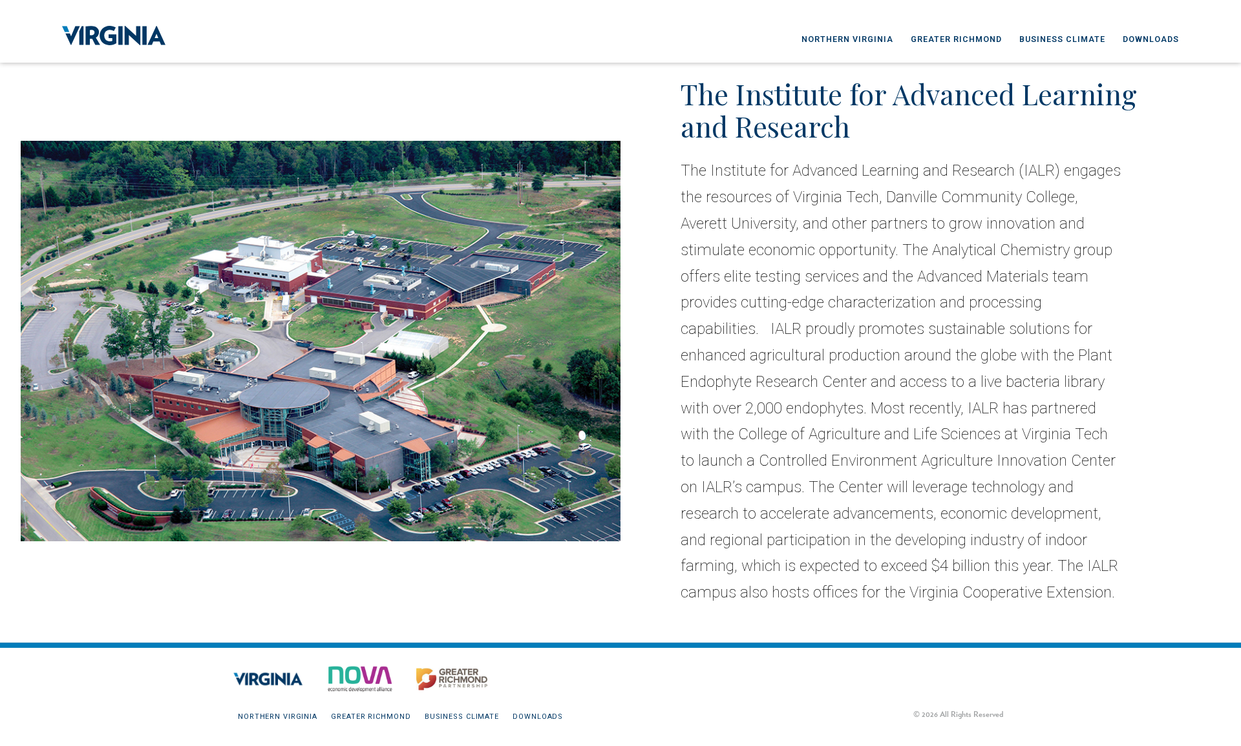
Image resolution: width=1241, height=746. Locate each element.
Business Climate (1062, 39)
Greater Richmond (956, 39)
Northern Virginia (847, 39)
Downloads (1151, 39)
